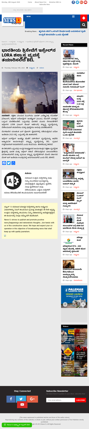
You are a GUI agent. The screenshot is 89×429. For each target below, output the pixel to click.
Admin (42, 68)
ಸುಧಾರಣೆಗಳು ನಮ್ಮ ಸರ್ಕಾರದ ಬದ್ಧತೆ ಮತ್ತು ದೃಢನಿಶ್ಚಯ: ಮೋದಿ (71, 61)
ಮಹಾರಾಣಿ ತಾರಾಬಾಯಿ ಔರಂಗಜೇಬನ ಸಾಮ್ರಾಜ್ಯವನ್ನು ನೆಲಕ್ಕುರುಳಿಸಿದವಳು (72, 273)
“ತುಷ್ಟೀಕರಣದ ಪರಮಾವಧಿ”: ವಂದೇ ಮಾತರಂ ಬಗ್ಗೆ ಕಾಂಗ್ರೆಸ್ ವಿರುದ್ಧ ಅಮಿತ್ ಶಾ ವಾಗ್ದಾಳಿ (74, 157)
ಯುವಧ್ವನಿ (77, 139)
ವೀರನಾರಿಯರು (78, 281)
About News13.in (40, 2)
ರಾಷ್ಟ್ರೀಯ (32, 68)
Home (30, 2)
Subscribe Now (44, 5)
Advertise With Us (55, 2)
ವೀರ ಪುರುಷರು (78, 91)
